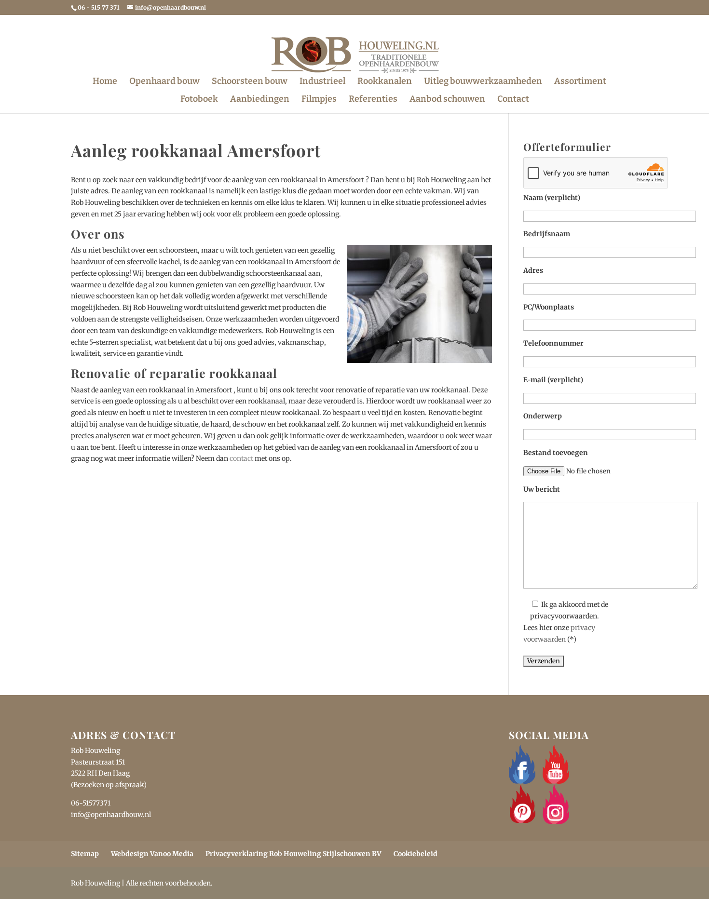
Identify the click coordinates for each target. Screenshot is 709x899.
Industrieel (322, 82)
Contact (513, 99)
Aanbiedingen (259, 99)
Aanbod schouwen (447, 99)
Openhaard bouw (164, 82)
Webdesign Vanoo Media (152, 853)
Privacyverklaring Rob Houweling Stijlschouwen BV (293, 853)
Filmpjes (319, 99)
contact (241, 458)
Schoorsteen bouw (249, 82)
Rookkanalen (384, 82)
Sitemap (85, 853)
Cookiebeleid (415, 853)
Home (105, 82)
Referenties (373, 99)
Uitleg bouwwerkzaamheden (483, 82)
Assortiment (580, 82)
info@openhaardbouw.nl (111, 814)
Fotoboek (199, 99)
